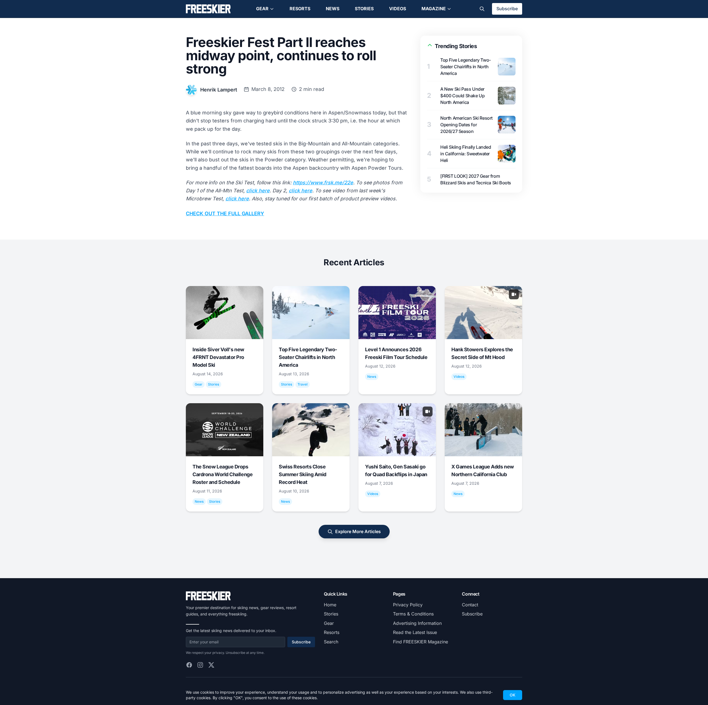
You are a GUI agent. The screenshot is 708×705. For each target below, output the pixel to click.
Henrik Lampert (218, 90)
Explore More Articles (358, 531)
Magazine (433, 8)
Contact (470, 604)
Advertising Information (417, 623)
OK (513, 695)
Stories (364, 8)
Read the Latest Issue (415, 632)
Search (331, 641)
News (332, 8)
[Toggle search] (482, 8)
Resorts (300, 8)
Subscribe (507, 8)
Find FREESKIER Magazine (420, 641)
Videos (397, 8)
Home (330, 604)
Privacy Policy (408, 604)
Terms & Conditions (413, 614)
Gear (262, 8)
